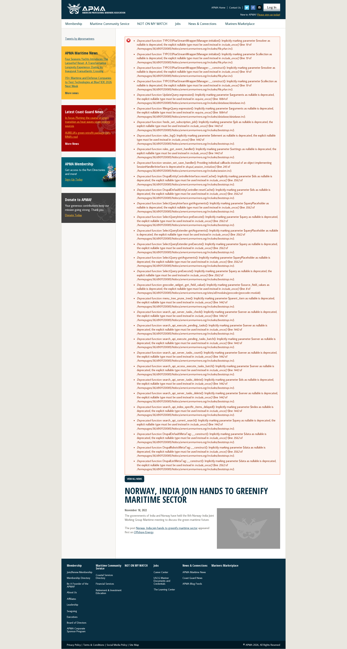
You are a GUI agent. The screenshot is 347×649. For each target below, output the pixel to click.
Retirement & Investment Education (108, 592)
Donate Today (73, 215)
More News (72, 144)
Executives (72, 617)
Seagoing (72, 611)
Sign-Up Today (74, 179)
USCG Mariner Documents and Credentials (162, 580)
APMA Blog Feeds (192, 583)
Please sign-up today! (268, 14)
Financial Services (105, 583)
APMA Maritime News (194, 572)
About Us (72, 592)
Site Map (134, 644)
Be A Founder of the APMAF (77, 585)
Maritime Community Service (109, 24)
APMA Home (218, 7)
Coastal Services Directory (104, 576)
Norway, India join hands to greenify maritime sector (167, 528)
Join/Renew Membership (79, 572)
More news (72, 93)
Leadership (72, 604)
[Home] (96, 8)
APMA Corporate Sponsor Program (76, 630)
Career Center (161, 572)
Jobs (178, 24)
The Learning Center (164, 589)
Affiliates (71, 598)
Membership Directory (78, 578)
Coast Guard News (192, 578)
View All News (134, 479)
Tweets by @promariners (79, 38)
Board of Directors (76, 622)
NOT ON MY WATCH (152, 24)
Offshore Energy (143, 532)
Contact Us (235, 7)
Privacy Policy (74, 644)
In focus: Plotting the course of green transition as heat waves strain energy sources (87, 122)
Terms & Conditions (93, 644)
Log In (271, 7)
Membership (73, 24)
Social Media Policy (117, 644)
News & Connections (202, 24)
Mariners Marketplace (240, 24)
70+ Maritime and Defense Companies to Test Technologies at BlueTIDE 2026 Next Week (88, 82)
